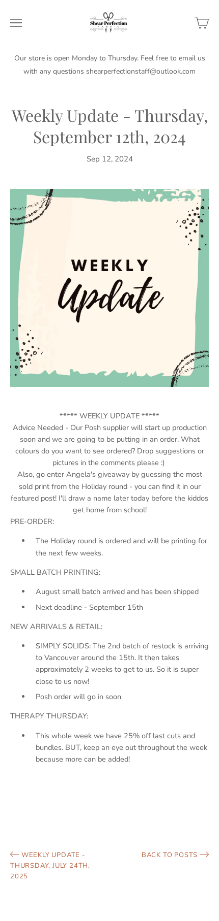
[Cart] (201, 23)
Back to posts (171, 855)
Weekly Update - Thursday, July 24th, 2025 (50, 865)
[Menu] (16, 23)
